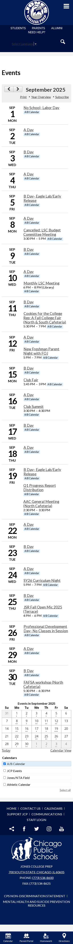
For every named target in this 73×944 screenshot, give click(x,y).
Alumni (56, 28)
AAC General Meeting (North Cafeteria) (41, 503)
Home (12, 808)
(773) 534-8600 (43, 878)
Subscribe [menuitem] (62, 97)
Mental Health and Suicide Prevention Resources (36, 903)
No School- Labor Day (41, 108)
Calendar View (60, 750)
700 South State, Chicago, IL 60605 (36, 872)
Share (11, 828)
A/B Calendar (16, 764)
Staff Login (36, 820)
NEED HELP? (36, 32)
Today (6, 750)
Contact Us (30, 808)
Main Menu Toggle (66, 6)
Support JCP (17, 814)
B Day (29, 152)
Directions (64, 940)
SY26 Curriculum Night (42, 580)
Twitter (36, 828)
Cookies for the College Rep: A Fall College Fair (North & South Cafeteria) (44, 317)
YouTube (61, 828)
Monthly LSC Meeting (41, 283)
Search (63, 41)
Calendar (8, 940)
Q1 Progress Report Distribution (39, 487)
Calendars (53, 808)
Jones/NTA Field (18, 777)
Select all (65, 790)
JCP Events (14, 771)
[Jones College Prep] (36, 12)
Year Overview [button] (41, 97)
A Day (29, 130)
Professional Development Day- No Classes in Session (46, 628)
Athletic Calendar (18, 784)
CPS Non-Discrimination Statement (34, 896)
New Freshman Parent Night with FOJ (41, 351)
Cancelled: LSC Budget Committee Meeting (42, 232)
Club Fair (31, 380)
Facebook (24, 828)
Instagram (49, 828)
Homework (46, 940)
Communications (47, 814)
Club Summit (34, 406)
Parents (38, 28)
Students (18, 28)
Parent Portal (26, 940)
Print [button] (23, 97)
